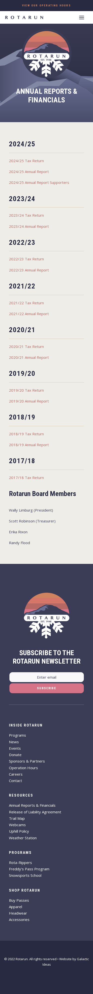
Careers (16, 774)
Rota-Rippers (20, 862)
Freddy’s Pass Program (29, 868)
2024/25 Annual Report (29, 171)
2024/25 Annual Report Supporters (39, 182)
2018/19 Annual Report (29, 444)
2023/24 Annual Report (29, 226)
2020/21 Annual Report (29, 357)
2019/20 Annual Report (29, 401)
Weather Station (23, 837)
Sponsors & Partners (27, 761)
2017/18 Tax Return (26, 477)
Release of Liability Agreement (35, 811)
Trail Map (17, 818)
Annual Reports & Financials (32, 805)
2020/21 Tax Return (26, 346)
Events (15, 748)
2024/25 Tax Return (26, 160)
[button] (81, 17)
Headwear (18, 913)
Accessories (19, 919)
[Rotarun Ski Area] (24, 17)
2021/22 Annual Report (29, 313)
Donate (15, 754)
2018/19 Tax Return (26, 433)
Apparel (15, 906)
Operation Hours (23, 767)
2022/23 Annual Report (29, 270)
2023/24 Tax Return (26, 215)
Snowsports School (25, 875)
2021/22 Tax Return (26, 302)
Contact (15, 780)
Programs (17, 735)
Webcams (17, 824)
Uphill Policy (19, 831)
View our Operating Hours (46, 5)
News (14, 741)
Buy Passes (19, 900)
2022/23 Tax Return (26, 258)
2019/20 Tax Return (26, 390)
